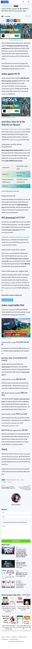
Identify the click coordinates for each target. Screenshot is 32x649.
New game (9, 481)
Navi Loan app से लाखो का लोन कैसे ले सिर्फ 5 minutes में (8, 487)
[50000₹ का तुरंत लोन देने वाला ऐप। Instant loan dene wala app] (8, 564)
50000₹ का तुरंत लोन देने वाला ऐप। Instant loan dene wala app (21, 565)
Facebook (18, 580)
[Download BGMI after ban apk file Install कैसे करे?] (24, 620)
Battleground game (7, 6)
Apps (17, 560)
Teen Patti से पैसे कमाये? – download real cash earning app (24, 488)
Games (16, 6)
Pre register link (7, 300)
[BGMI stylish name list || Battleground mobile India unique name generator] (8, 601)
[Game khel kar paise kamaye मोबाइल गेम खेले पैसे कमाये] (24, 601)
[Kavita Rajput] (3, 16)
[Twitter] (11, 20)
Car (17, 547)
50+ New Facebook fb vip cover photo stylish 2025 (21, 585)
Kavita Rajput (7, 16)
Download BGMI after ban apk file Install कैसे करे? (23, 627)
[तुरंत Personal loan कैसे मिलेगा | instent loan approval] (8, 574)
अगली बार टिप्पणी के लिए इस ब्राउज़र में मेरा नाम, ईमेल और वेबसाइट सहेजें (15, 522)
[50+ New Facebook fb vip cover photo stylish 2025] (8, 584)
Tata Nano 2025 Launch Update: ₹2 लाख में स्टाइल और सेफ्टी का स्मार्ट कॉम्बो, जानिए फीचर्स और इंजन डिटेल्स (21, 553)
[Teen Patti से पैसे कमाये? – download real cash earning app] (8, 620)
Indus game (4, 481)
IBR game (22, 479)
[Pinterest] (15, 20)
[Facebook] (8, 20)
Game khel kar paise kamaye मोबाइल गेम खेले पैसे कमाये (23, 608)
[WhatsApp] (18, 20)
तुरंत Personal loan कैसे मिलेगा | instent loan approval (21, 574)
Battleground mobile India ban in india (12, 479)
